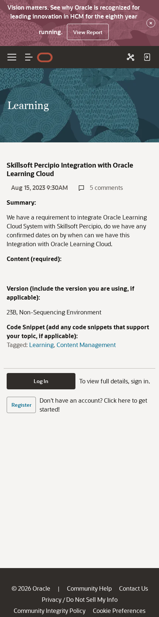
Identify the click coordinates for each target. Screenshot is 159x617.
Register (21, 404)
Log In (41, 381)
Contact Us (133, 588)
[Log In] (147, 57)
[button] (29, 57)
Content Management (86, 345)
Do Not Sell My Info (92, 599)
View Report (87, 32)
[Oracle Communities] (130, 57)
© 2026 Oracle (30, 588)
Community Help (89, 588)
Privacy (51, 599)
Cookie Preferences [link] (119, 610)
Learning (41, 345)
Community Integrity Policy (49, 610)
